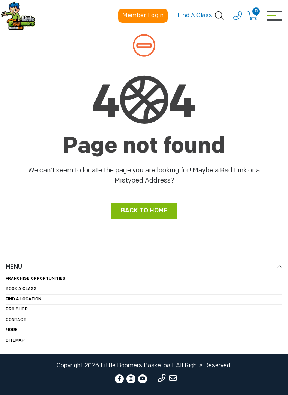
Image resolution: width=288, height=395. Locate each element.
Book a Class (21, 289)
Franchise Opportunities (36, 279)
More (12, 330)
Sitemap (15, 341)
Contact (16, 320)
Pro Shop (17, 309)
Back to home (144, 211)
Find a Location (23, 299)
